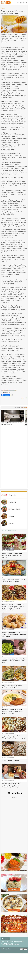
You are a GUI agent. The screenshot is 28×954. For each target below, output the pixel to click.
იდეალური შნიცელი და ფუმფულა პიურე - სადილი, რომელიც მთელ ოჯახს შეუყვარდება (12, 711)
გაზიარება (7, 395)
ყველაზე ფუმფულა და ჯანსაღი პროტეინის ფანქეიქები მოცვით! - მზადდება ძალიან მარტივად (12, 785)
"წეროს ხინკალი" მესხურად (10, 760)
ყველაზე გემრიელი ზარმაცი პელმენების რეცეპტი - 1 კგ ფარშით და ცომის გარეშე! (14, 634)
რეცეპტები (14, 869)
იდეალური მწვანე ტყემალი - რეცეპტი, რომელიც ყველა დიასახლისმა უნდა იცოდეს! (14, 660)
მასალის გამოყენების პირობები (8, 390)
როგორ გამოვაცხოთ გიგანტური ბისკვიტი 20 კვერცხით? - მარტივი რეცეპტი (12, 555)
